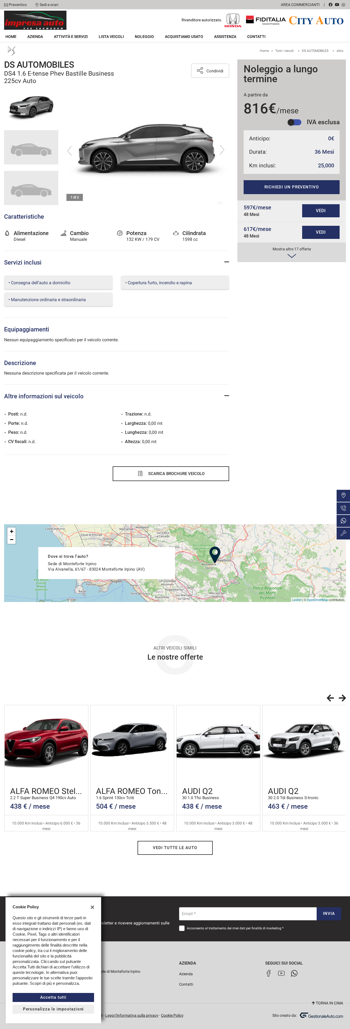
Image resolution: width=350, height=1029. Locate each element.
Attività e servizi (71, 36)
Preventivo (18, 4)
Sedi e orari (49, 4)
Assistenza (225, 36)
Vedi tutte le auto (175, 847)
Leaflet (296, 599)
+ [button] (11, 531)
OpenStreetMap (317, 599)
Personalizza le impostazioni (53, 1009)
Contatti (256, 36)
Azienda (35, 36)
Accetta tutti (53, 997)
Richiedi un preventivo (291, 187)
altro (340, 51)
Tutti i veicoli (284, 51)
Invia (329, 913)
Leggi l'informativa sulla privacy (131, 1015)
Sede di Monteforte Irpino (118, 971)
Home (10, 36)
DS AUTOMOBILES (315, 51)
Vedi (321, 210)
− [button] (11, 539)
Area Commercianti (300, 4)
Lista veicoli (111, 36)
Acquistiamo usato (184, 36)
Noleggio (144, 36)
